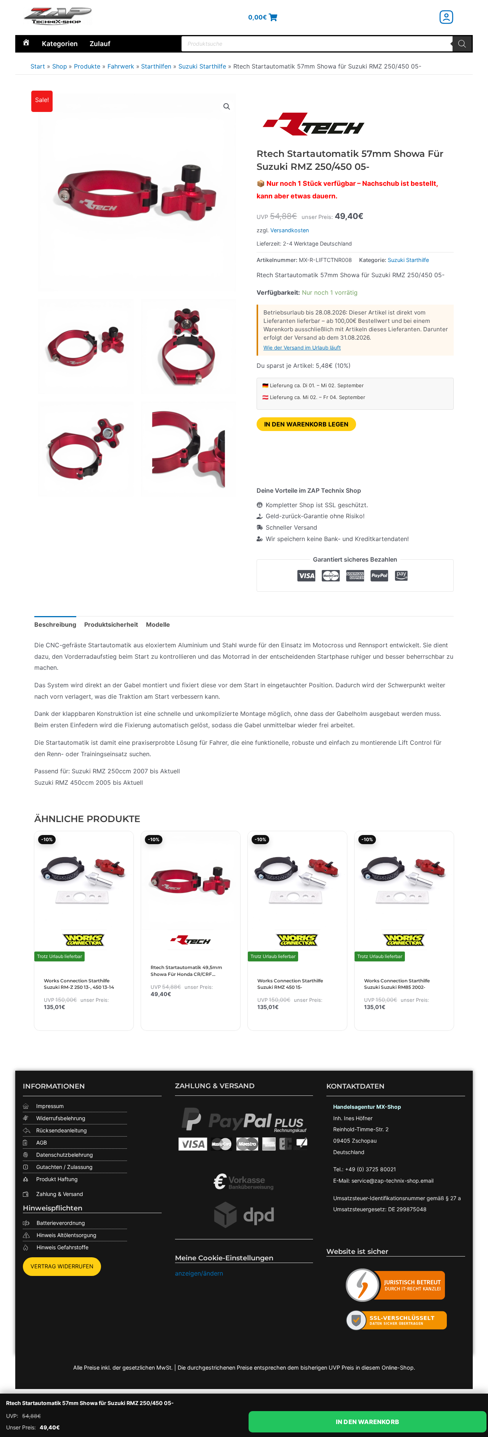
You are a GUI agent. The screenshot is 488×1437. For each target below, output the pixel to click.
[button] (227, 106)
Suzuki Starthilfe (408, 260)
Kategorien (60, 44)
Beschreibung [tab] (55, 624)
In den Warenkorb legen (306, 424)
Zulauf (100, 44)
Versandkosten (289, 230)
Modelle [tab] (158, 624)
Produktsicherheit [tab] (111, 624)
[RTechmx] (314, 123)
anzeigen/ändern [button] (199, 1273)
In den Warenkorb (367, 1422)
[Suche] (462, 43)
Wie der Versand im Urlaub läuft (302, 348)
